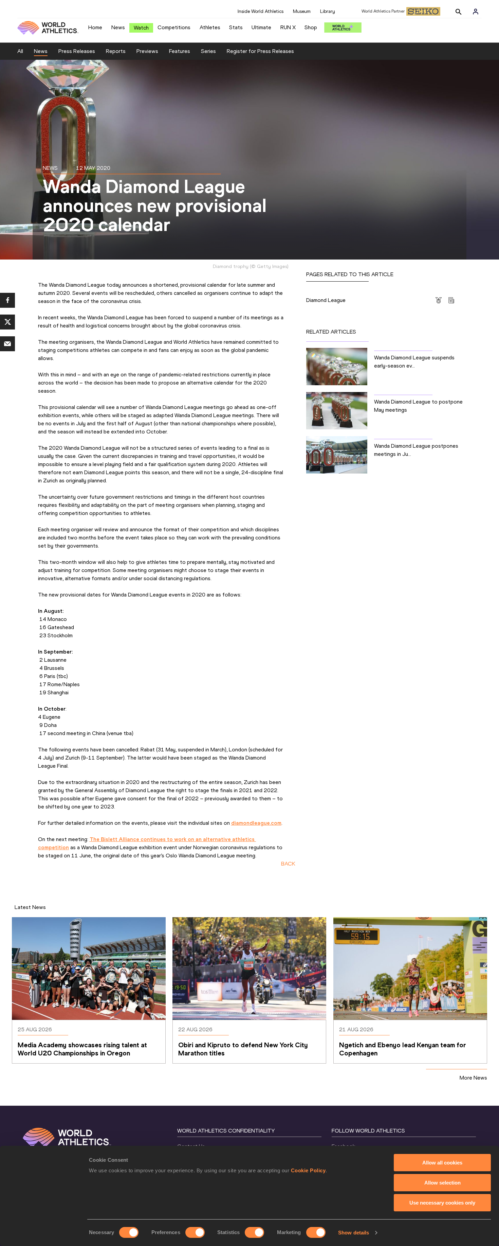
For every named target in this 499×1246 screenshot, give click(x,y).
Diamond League (326, 300)
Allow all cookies (442, 1162)
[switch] (195, 1232)
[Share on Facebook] (7, 300)
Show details (353, 1232)
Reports (116, 51)
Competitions (174, 27)
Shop (310, 27)
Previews (147, 51)
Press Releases (76, 51)
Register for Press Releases (260, 51)
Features (179, 51)
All (20, 51)
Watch (141, 27)
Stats (236, 27)
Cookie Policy (308, 1170)
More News (473, 1077)
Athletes (210, 27)
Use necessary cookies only (442, 1203)
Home (95, 27)
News (118, 27)
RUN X (288, 27)
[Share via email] (7, 343)
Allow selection (442, 1183)
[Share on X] (7, 322)
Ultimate (261, 27)
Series (208, 51)
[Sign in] (475, 11)
